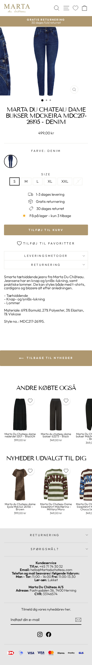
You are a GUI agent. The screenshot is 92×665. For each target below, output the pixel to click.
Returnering (46, 265)
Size (45, 174)
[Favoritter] (75, 8)
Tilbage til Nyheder (49, 358)
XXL (64, 181)
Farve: (46, 150)
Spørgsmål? (45, 549)
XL (50, 181)
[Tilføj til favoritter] (30, 400)
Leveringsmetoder (46, 256)
